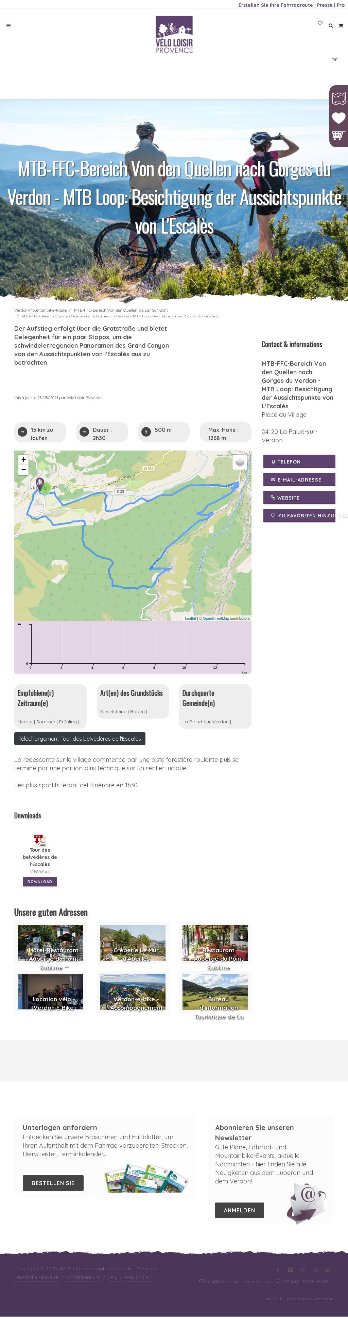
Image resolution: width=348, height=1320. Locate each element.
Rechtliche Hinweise (36, 1277)
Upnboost (322, 1298)
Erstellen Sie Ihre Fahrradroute (276, 5)
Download (40, 881)
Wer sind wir (138, 1277)
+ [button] (23, 459)
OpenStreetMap (216, 618)
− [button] (23, 470)
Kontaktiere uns (83, 1277)
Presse (325, 5)
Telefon (288, 462)
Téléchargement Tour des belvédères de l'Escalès (80, 738)
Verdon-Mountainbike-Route (40, 310)
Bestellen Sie (53, 1183)
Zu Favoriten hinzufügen (307, 516)
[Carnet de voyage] (320, 23)
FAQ (113, 1277)
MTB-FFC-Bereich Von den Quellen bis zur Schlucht (121, 310)
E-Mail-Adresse (298, 480)
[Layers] (239, 462)
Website (288, 498)
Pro (341, 5)
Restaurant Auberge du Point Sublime (218, 958)
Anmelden (239, 1210)
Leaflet (190, 618)
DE (335, 60)
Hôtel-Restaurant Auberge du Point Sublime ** (54, 958)
